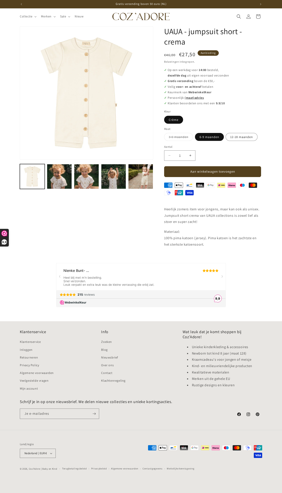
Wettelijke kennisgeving (180, 468)
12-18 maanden (241, 137)
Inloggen (26, 350)
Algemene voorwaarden (37, 373)
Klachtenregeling (113, 381)
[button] (27, 16)
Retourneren (29, 357)
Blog (104, 350)
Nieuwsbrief (109, 357)
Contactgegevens (153, 468)
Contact (106, 373)
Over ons (107, 365)
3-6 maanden (181, 138)
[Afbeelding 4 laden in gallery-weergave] (113, 176)
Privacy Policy (29, 365)
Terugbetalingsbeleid (74, 468)
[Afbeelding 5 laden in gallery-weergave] (140, 176)
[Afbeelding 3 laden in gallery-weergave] (86, 176)
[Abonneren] (94, 414)
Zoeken (106, 342)
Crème (173, 120)
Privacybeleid (99, 468)
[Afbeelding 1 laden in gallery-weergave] (32, 176)
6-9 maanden (209, 137)
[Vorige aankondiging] (21, 4)
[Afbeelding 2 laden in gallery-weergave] (59, 176)
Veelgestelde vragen (34, 381)
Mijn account (29, 388)
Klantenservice (30, 342)
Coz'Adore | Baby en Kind (43, 468)
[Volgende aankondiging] (260, 4)
